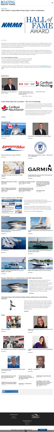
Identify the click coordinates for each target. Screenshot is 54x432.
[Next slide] (51, 86)
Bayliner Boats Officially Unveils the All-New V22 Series (39, 270)
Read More (3, 116)
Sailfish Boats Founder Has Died (43, 376)
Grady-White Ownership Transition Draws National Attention (11, 175)
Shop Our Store (13, 417)
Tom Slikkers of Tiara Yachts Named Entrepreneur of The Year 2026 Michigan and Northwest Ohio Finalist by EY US (44, 383)
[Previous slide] (2, 86)
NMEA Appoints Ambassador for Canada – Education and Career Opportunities (40, 155)
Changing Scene (4, 8)
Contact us (27, 424)
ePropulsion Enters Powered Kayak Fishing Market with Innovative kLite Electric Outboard (24, 298)
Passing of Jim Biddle (5, 329)
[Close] (53, 426)
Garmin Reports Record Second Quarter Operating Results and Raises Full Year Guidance (40, 175)
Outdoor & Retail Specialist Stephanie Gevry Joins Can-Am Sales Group (40, 330)
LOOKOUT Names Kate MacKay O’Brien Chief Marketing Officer (40, 349)
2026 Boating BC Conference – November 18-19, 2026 (42, 92)
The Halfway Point (40, 190)
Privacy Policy (27, 422)
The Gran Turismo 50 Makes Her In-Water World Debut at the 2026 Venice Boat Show (40, 251)
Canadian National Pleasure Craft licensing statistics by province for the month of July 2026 (8, 93)
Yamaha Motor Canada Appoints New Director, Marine (39, 136)
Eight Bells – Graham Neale (33, 369)
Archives (49, 209)
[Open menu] (52, 3)
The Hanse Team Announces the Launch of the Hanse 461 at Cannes (40, 231)
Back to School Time (5, 136)
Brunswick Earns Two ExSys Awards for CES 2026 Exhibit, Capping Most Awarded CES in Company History (43, 183)
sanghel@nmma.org (44, 65)
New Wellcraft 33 (4, 250)
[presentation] (9, 84)
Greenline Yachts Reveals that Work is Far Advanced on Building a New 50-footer (12, 271)
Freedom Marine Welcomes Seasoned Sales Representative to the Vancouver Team (13, 370)
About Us (13, 416)
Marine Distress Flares (23, 91)
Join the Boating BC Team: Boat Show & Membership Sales (13, 349)
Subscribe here (40, 211)
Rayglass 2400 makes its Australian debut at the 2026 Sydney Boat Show (11, 231)
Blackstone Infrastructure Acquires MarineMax (11, 155)
